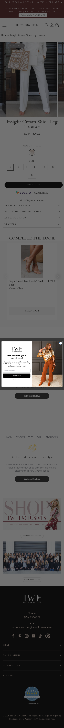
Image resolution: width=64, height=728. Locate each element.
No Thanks (16, 380)
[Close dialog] (60, 343)
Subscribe (16, 375)
